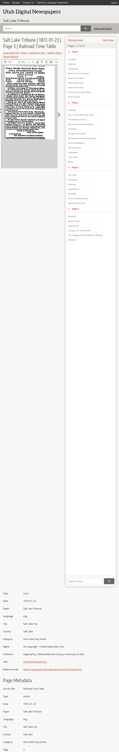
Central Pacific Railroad (78, 198)
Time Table (72, 157)
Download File (10, 52)
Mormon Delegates (76, 143)
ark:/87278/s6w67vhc (35, 661)
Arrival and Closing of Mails (79, 92)
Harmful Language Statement (52, 2)
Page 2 (75, 102)
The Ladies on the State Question (82, 138)
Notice (70, 161)
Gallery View (54, 52)
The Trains (72, 175)
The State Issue (74, 147)
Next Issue (108, 39)
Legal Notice (73, 226)
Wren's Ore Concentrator (79, 73)
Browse (16, 2)
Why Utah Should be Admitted (81, 124)
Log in (114, 2)
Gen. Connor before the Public (81, 115)
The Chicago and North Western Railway (85, 235)
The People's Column (77, 119)
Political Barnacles (76, 83)
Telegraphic (73, 68)
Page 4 (75, 208)
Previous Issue (75, 39)
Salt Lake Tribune (16, 20)
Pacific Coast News (76, 78)
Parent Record (10, 56)
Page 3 (75, 167)
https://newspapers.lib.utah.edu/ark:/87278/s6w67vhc (52, 669)
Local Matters (74, 189)
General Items (74, 96)
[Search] (86, 28)
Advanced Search (103, 28)
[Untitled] (72, 59)
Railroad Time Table (76, 203)
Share (24, 52)
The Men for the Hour (77, 133)
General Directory (75, 87)
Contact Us (28, 2)
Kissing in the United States (79, 230)
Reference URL (37, 52)
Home (6, 2)
